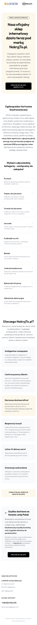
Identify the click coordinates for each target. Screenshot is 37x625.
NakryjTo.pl (17, 543)
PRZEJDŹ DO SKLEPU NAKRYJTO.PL (18, 86)
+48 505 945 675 (9, 602)
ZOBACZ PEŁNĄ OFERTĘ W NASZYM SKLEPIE (18, 493)
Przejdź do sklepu (18, 555)
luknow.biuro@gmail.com (10, 607)
